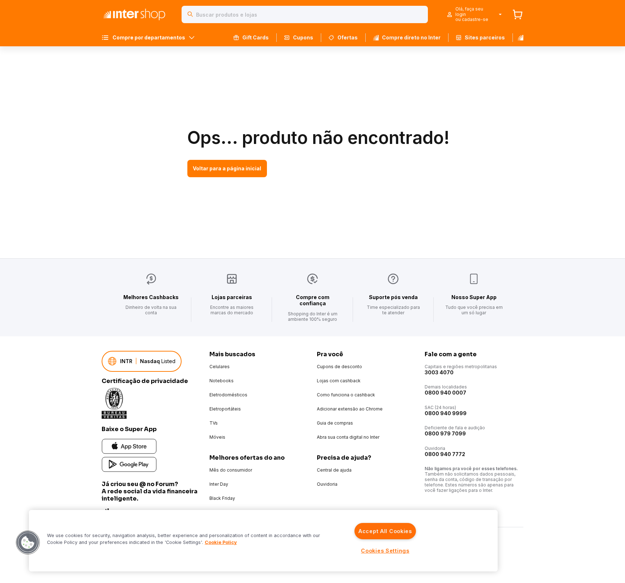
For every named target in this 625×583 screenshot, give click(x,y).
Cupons (303, 37)
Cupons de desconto (339, 366)
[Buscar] (190, 14)
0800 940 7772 (445, 454)
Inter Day (218, 484)
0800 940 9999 (446, 413)
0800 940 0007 (445, 393)
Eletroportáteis (225, 409)
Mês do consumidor (230, 470)
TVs (213, 423)
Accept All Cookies (385, 531)
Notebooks (221, 380)
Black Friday (222, 498)
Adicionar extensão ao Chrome (350, 409)
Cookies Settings (385, 551)
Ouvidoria (327, 484)
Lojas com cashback (339, 380)
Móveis (217, 437)
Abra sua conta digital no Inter (348, 437)
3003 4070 (439, 372)
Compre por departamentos (148, 37)
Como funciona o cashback (346, 394)
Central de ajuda (334, 470)
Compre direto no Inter (411, 37)
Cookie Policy (221, 542)
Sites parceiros (485, 37)
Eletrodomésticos (228, 394)
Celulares (219, 366)
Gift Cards (255, 37)
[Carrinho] (517, 14)
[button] (27, 542)
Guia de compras (335, 423)
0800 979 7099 (445, 433)
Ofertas (347, 37)
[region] (263, 540)
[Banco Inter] (518, 37)
